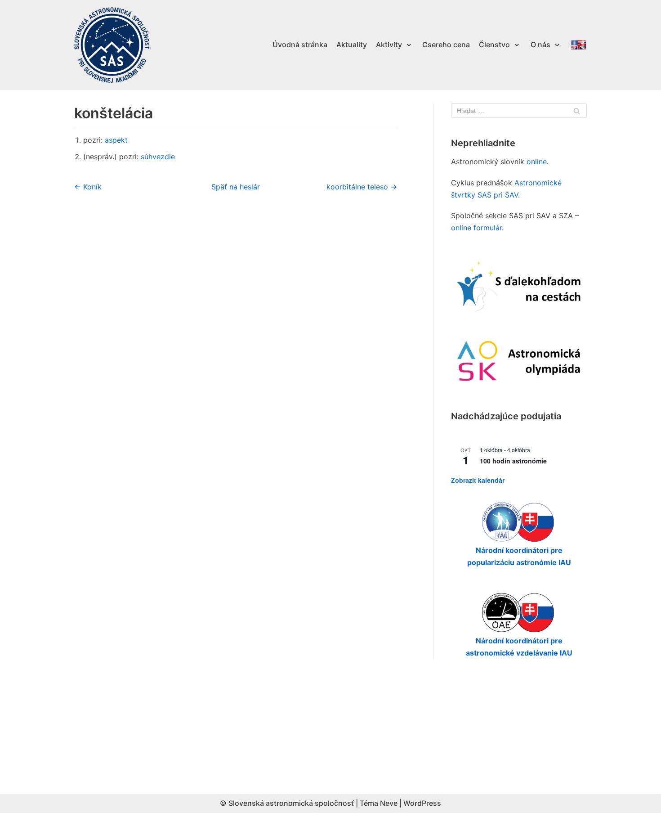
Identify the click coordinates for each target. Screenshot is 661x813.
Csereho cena (446, 44)
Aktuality (351, 44)
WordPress (422, 803)
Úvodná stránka (299, 44)
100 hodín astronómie (513, 460)
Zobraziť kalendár (478, 480)
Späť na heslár (235, 186)
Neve (388, 803)
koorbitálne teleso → (361, 186)
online (537, 161)
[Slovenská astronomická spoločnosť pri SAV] (112, 45)
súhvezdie (158, 156)
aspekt (116, 139)
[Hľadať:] (519, 110)
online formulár (476, 227)
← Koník (88, 186)
